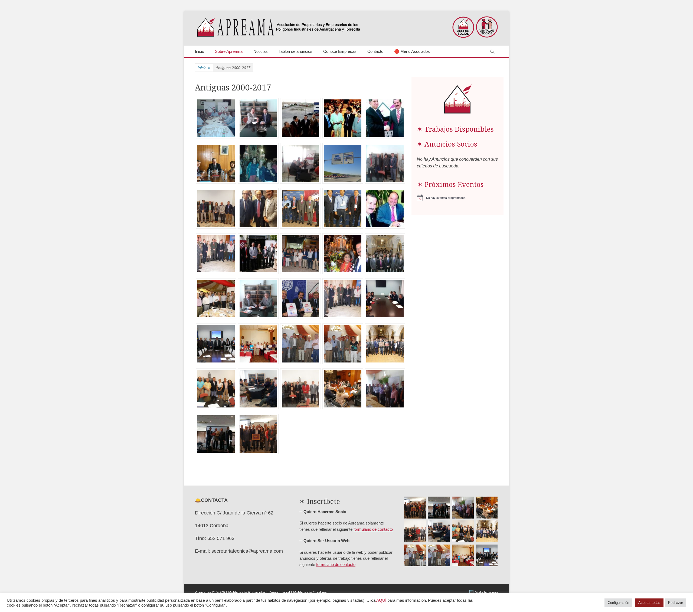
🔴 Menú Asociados (412, 51)
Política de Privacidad (247, 592)
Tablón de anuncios (295, 51)
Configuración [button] (618, 603)
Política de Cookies (310, 592)
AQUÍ (381, 600)
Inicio (199, 51)
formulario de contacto (373, 529)
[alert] (457, 198)
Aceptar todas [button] (649, 603)
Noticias (260, 51)
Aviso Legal (279, 592)
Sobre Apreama (229, 51)
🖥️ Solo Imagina (483, 592)
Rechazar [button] (675, 603)
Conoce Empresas (340, 51)
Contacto (375, 51)
